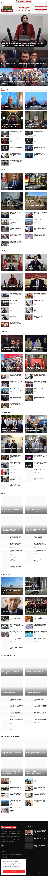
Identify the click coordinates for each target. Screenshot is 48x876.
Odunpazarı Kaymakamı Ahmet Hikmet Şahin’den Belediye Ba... (34, 510)
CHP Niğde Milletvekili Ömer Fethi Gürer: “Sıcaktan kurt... (35, 287)
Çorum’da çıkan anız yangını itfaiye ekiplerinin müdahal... (11, 591)
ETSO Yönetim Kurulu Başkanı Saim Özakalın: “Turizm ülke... (40, 706)
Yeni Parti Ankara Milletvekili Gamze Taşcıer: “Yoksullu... (40, 294)
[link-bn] (24, 8)
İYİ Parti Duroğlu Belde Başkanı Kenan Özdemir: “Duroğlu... (16, 396)
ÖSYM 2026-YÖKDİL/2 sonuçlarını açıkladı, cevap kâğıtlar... (39, 787)
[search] (46, 2)
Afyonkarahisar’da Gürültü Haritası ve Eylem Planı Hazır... (40, 470)
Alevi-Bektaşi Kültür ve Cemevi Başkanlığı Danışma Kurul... (16, 787)
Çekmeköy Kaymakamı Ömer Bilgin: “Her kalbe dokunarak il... (16, 552)
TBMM (3, 250)
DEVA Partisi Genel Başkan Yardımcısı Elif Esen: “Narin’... (12, 287)
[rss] (2, 845)
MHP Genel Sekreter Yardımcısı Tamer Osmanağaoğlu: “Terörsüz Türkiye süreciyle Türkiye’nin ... (23, 82)
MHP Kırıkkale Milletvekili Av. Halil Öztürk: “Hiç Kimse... (16, 301)
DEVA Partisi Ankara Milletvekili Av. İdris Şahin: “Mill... (16, 308)
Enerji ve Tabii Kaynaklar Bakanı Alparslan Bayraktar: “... (40, 213)
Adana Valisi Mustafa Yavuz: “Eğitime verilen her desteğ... (36, 529)
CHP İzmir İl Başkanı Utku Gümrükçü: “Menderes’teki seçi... (15, 404)
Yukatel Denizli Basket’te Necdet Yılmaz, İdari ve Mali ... (10, 610)
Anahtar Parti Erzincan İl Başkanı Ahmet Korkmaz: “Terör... (39, 397)
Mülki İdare (4, 493)
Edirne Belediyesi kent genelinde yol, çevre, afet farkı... (36, 449)
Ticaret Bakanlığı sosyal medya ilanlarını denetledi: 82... (10, 206)
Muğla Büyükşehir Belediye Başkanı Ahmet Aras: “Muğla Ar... (11, 449)
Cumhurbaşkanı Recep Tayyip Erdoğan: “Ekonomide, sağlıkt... (34, 105)
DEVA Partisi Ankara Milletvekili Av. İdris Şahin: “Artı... (35, 267)
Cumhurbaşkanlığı (6, 89)
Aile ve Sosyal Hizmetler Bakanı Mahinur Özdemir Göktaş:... (40, 227)
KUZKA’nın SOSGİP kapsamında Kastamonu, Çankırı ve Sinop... (34, 772)
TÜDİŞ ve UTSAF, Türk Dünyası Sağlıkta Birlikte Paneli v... (16, 706)
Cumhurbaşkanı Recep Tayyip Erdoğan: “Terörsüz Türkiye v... (16, 132)
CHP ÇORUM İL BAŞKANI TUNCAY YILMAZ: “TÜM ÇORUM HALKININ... (35, 368)
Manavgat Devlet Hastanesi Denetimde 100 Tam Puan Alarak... (15, 780)
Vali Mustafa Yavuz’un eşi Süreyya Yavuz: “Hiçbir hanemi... (15, 544)
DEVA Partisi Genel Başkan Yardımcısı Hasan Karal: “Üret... (40, 375)
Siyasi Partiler (5, 331)
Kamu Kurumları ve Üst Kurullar (10, 736)
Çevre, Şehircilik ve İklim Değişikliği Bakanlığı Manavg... (35, 206)
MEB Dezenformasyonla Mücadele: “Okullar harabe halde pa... (15, 809)
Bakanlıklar (4, 170)
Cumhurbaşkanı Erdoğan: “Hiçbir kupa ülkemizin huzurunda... (39, 133)
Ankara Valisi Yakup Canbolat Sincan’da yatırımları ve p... (16, 537)
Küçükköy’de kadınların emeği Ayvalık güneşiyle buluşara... (16, 698)
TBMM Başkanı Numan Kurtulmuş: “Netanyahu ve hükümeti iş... (11, 267)
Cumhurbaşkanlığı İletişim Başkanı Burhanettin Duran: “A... (40, 154)
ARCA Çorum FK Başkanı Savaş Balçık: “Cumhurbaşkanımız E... (16, 139)
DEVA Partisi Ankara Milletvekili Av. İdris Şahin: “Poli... (16, 316)
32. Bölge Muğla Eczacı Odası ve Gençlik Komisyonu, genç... (10, 691)
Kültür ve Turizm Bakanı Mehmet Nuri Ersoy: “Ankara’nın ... (15, 221)
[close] (25, 860)
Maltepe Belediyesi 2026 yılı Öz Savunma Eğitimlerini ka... (34, 429)
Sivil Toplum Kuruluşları (8, 655)
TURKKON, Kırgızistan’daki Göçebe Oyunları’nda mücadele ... (35, 672)
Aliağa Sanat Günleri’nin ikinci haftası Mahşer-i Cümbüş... (40, 456)
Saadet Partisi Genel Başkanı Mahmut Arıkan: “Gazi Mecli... (40, 382)
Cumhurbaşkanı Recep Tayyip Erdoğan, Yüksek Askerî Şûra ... (16, 161)
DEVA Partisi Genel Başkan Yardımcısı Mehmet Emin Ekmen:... (39, 302)
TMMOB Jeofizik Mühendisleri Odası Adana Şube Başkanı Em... (16, 721)
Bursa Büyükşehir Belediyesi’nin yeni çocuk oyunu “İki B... (15, 478)
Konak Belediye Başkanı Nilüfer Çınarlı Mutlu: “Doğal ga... (40, 463)
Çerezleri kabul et (13, 871)
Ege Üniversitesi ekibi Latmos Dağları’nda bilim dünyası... (16, 632)
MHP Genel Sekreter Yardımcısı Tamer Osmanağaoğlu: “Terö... (12, 368)
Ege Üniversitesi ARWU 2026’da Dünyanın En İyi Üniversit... (16, 639)
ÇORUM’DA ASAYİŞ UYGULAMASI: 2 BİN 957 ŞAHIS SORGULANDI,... (11, 772)
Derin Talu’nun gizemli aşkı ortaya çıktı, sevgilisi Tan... (40, 837)
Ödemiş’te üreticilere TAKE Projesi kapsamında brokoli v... (40, 779)
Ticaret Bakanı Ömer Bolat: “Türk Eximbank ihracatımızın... (16, 213)
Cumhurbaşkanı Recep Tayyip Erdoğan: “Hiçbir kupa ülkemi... (10, 125)
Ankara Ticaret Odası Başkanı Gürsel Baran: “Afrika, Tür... (40, 698)
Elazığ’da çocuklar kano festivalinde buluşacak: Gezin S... (40, 544)
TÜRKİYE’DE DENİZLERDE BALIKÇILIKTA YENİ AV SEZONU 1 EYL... (16, 625)
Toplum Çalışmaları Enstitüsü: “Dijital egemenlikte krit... (36, 753)
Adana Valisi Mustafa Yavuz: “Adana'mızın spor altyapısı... (16, 565)
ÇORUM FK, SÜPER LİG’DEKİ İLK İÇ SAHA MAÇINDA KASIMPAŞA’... (35, 610)
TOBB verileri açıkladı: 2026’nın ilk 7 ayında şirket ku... (11, 753)
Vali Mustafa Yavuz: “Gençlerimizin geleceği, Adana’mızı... (39, 537)
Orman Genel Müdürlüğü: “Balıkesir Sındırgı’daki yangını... (15, 802)
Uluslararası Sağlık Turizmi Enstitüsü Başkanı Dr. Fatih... (40, 801)
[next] (46, 31)
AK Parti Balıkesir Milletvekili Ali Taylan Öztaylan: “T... (10, 348)
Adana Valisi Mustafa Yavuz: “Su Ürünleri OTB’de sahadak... (10, 529)
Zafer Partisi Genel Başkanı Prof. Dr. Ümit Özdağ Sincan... (16, 727)
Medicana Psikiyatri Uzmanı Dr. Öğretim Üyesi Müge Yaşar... (40, 618)
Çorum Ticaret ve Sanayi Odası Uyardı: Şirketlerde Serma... (40, 720)
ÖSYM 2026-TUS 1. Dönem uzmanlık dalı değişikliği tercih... (15, 794)
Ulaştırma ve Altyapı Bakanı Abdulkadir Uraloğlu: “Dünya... (16, 242)
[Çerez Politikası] (8, 868)
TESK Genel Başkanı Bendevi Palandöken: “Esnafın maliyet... (34, 691)
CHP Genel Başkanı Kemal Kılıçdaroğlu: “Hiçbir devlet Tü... (16, 375)
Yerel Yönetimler (6, 412)
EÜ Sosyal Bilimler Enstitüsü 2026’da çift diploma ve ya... (40, 639)
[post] (24, 32)
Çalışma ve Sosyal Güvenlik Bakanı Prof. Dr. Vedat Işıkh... (11, 105)
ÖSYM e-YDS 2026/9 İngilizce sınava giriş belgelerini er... (40, 794)
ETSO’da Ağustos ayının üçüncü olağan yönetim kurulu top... (16, 713)
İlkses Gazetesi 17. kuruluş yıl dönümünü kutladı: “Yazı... (40, 713)
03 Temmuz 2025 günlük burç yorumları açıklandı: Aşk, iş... (39, 845)
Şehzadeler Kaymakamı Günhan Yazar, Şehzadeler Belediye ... (39, 559)
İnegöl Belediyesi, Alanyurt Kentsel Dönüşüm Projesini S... (16, 485)
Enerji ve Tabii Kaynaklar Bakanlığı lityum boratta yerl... (35, 186)
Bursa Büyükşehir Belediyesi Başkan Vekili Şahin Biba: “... (16, 470)
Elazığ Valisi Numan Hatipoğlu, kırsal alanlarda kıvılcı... (11, 510)
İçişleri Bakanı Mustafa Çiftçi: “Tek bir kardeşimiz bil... (40, 220)
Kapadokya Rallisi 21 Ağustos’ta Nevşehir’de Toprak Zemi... (16, 647)
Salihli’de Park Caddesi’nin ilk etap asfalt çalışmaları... (40, 477)
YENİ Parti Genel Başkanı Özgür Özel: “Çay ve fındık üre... (16, 382)
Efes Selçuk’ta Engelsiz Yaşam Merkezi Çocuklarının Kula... (40, 632)
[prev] (2, 31)
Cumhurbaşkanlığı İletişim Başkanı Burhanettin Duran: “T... (40, 147)
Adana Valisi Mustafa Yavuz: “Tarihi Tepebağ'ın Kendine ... (40, 551)
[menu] (1, 2)
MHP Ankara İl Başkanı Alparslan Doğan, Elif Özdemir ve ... (34, 348)
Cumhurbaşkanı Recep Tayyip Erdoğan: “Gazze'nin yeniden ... (40, 139)
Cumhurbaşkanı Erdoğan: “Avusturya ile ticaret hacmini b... (16, 147)
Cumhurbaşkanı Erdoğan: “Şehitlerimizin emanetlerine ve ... (35, 125)
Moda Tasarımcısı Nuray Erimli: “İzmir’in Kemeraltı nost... (16, 618)
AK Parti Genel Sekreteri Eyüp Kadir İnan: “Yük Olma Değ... (16, 294)
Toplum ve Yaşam (6, 574)
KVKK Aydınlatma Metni (41, 872)
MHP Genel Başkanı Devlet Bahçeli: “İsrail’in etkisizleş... (40, 389)
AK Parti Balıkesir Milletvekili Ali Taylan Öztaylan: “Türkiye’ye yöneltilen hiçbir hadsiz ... (23, 64)
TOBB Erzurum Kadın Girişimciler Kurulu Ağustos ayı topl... (10, 672)
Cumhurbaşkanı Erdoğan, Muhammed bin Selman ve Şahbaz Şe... (15, 154)
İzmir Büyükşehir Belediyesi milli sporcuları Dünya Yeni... (40, 625)
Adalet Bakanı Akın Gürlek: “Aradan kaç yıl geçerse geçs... (11, 186)
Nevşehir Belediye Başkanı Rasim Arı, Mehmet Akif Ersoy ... (16, 463)
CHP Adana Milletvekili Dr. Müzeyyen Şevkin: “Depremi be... (16, 323)
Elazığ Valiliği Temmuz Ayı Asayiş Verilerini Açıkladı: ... (16, 558)
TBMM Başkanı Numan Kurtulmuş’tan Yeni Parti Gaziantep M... (39, 316)
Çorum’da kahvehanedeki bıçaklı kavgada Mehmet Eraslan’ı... (34, 591)
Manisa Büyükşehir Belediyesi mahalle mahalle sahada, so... (10, 429)
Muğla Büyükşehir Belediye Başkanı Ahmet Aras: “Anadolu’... (15, 456)
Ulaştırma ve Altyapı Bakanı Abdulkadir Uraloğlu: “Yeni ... (40, 235)
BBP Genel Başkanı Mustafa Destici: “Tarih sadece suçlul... (16, 389)
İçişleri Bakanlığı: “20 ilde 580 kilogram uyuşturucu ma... (16, 227)
